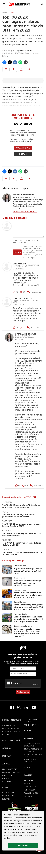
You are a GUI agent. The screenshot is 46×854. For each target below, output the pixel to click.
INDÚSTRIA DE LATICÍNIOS (11, 772)
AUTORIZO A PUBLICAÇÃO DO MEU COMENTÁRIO (26, 241)
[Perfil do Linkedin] (26, 707)
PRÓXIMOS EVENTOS (31, 725)
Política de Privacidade (20, 832)
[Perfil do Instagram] (19, 707)
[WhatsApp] (20, 62)
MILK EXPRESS (7, 735)
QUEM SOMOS (29, 796)
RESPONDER (36, 292)
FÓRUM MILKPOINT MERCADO (30, 721)
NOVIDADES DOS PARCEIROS (30, 761)
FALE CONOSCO (30, 790)
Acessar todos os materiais (25, 211)
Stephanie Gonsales (24, 50)
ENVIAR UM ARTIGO (30, 787)
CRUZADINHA (7, 782)
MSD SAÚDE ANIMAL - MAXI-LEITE (33, 755)
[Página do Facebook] (12, 707)
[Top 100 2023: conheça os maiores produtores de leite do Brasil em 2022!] (4, 62)
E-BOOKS (5, 779)
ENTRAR (23, 154)
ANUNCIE (27, 784)
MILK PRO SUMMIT (8, 793)
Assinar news (23, 692)
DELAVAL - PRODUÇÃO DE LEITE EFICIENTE (33, 750)
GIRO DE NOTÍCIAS (8, 725)
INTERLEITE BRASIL (8, 796)
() (17, 292)
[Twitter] (10, 62)
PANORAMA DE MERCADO (11, 728)
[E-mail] (26, 62)
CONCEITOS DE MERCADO (11, 731)
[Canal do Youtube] (34, 707)
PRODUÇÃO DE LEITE (9, 769)
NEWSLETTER (28, 780)
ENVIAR (17, 252)
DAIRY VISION (7, 799)
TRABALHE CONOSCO (32, 793)
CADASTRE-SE (23, 148)
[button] (12, 721)
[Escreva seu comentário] (28, 236)
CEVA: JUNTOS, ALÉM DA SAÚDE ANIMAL (32, 745)
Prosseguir (23, 845)
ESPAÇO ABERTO (8, 775)
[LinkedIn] (15, 62)
